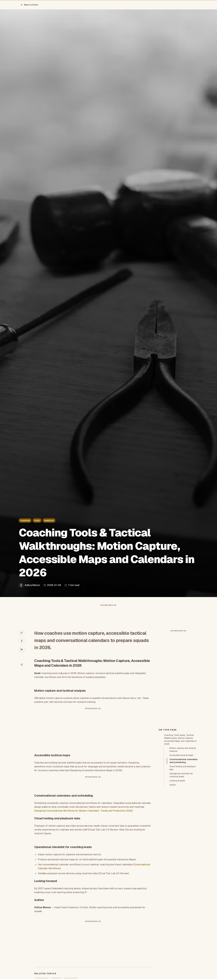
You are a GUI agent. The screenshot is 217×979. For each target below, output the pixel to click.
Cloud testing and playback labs (182, 768)
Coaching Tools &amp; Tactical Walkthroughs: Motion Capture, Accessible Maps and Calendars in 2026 (180, 739)
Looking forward (177, 780)
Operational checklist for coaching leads (181, 775)
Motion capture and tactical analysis (182, 749)
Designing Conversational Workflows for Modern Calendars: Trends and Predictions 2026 (83, 810)
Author (172, 784)
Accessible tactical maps (181, 755)
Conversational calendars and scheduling (183, 761)
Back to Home (31, 4)
